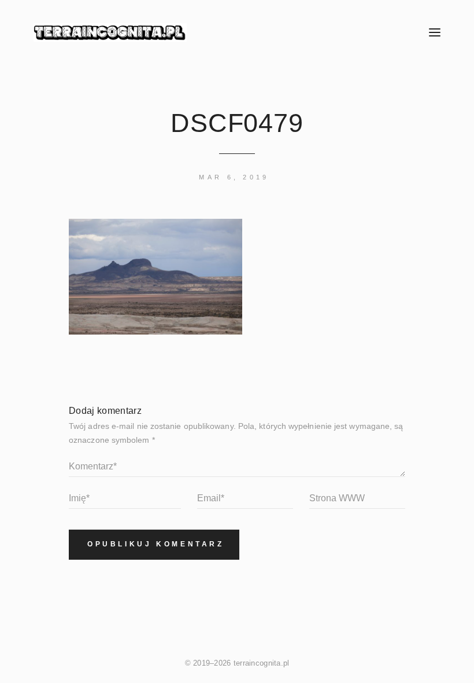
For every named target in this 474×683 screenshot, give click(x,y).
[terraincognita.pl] (208, 32)
